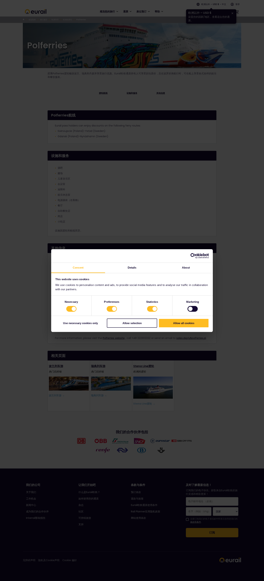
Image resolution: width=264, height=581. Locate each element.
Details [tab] (132, 267)
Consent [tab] (78, 267)
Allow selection (132, 323)
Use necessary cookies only (80, 323)
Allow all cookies (183, 323)
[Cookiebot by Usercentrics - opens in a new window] (193, 256)
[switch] (112, 309)
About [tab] (186, 267)
